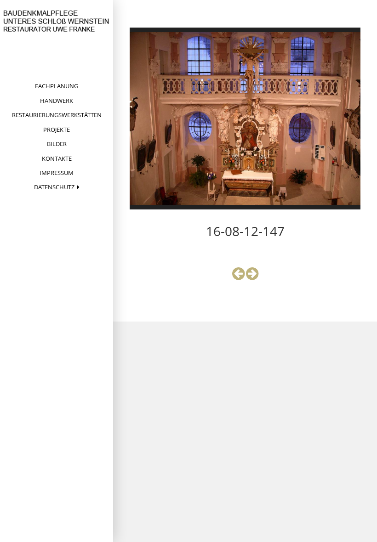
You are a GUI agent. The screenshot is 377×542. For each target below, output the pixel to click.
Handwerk (56, 100)
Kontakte (57, 158)
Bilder (57, 144)
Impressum (57, 173)
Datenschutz (54, 187)
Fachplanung (56, 86)
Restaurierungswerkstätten (57, 115)
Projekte (56, 129)
